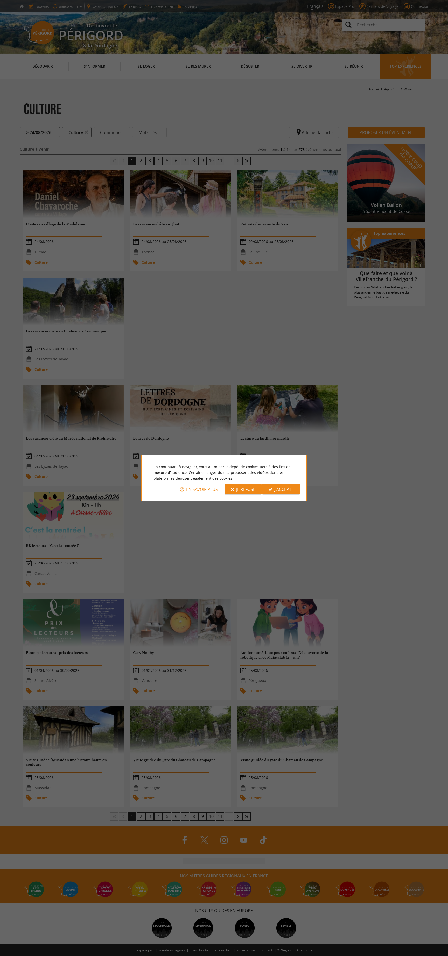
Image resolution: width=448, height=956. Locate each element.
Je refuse (245, 489)
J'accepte (284, 489)
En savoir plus (202, 489)
